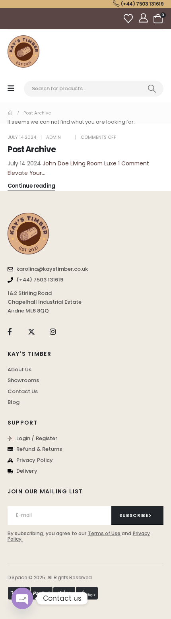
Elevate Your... (26, 173)
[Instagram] (53, 331)
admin (53, 137)
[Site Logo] (23, 51)
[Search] (152, 89)
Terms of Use (104, 533)
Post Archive (32, 149)
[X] (31, 331)
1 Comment (133, 163)
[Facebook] (10, 331)
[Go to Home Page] (10, 113)
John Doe (56, 163)
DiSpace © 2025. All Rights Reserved (50, 577)
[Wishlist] (129, 18)
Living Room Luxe (93, 163)
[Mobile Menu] (11, 88)
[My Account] (144, 19)
